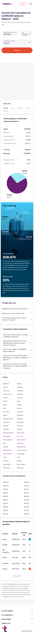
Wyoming (20, 468)
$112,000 (26, 493)
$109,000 (27, 482)
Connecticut (7, 394)
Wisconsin (6, 468)
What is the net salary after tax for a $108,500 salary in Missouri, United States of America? (15, 343)
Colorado (20, 391)
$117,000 (26, 510)
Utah (18, 457)
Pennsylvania (21, 447)
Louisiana (20, 412)
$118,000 (26, 514)
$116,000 (26, 507)
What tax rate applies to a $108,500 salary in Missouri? (14, 350)
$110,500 (5, 489)
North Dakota (21, 440)
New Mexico (7, 436)
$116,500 (5, 510)
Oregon (5, 447)
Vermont (6, 461)
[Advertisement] (17, 82)
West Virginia (21, 464)
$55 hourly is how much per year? (13, 313)
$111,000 (26, 489)
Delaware (20, 394)
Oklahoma (20, 443)
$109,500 (6, 486)
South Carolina (22, 450)
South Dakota (7, 454)
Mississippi (20, 422)
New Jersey (20, 433)
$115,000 (26, 503)
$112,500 (5, 496)
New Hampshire (8, 433)
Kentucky (6, 412)
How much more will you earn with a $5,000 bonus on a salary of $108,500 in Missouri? (15, 366)
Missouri (5, 426)
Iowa (4, 408)
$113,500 (5, 500)
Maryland (20, 415)
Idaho (19, 401)
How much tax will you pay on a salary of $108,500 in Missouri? (15, 336)
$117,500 (5, 514)
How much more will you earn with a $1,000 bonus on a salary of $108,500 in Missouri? (15, 358)
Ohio (4, 443)
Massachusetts (8, 419)
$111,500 (5, 493)
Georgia (19, 398)
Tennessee (20, 454)
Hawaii (5, 401)
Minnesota (6, 422)
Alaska (19, 384)
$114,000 (26, 500)
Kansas (19, 408)
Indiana (19, 405)
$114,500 (5, 503)
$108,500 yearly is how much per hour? (15, 309)
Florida (5, 398)
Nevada (19, 429)
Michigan (20, 419)
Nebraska (6, 429)
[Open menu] (30, 4)
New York (20, 436)
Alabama (6, 384)
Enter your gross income (10, 32)
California (6, 391)
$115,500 (5, 507)
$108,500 (6, 482)
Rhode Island (7, 450)
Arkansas (20, 387)
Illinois (5, 405)
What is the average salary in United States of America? (14, 319)
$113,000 (26, 496)
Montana (20, 426)
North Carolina (7, 440)
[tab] (5, 109)
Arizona (5, 387)
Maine (5, 415)
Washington (7, 464)
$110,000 (26, 486)
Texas (5, 457)
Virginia (19, 461)
